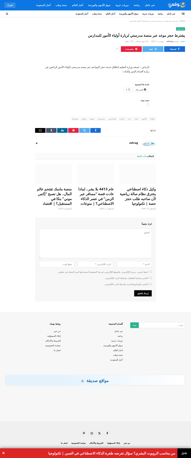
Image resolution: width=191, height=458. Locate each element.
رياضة (137, 5)
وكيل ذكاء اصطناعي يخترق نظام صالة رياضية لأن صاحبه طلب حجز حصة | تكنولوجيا (138, 196)
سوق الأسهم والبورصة (99, 5)
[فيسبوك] (180, 66)
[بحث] (7, 14)
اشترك (10, 5)
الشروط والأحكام (53, 340)
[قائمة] (183, 13)
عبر (129, 118)
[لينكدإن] (180, 82)
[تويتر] (180, 74)
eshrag (169, 41)
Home (182, 21)
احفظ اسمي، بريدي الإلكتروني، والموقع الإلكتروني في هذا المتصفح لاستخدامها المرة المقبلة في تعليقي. (103, 272)
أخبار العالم (77, 5)
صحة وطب (61, 5)
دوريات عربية (122, 5)
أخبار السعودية (43, 5)
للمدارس (112, 118)
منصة (92, 118)
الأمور (144, 118)
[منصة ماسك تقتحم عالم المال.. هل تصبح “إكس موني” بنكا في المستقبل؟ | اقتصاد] (53, 173)
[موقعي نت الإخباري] (176, 5)
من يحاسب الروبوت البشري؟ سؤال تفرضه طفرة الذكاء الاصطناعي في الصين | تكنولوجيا (111, 453)
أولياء (152, 118)
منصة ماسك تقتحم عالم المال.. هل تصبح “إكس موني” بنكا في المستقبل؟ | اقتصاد (54, 196)
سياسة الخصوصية (53, 345)
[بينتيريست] (180, 89)
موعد (84, 118)
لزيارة (122, 118)
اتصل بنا (57, 350)
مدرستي (101, 118)
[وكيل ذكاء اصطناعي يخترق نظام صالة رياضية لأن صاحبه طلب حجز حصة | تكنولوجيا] (137, 173)
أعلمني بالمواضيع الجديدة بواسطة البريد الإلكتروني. (126, 284)
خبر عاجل (150, 5)
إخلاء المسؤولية (54, 335)
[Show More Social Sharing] (117, 49)
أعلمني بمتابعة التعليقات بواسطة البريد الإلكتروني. (126, 278)
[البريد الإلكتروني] (180, 97)
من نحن (57, 331)
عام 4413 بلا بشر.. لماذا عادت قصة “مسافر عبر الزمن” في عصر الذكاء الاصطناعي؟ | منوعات (96, 196)
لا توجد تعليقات (140, 41)
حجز (136, 118)
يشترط (75, 118)
